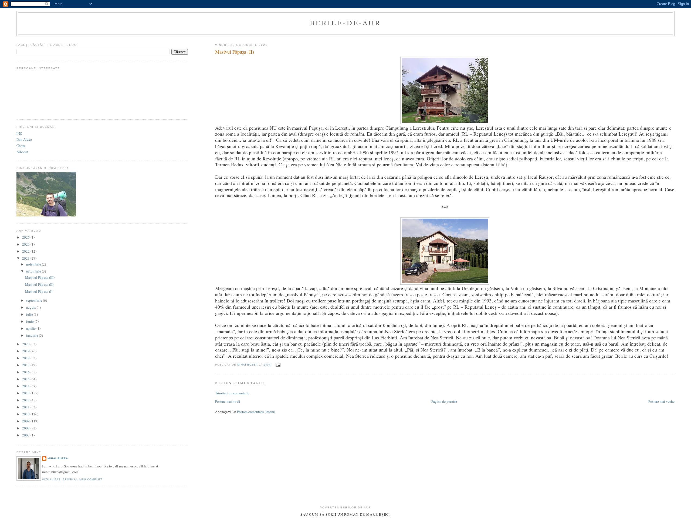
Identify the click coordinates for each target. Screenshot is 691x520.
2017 (26, 365)
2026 (26, 237)
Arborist (22, 151)
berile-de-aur (345, 22)
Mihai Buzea (58, 458)
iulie (30, 314)
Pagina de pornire (444, 401)
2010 (26, 414)
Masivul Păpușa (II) (39, 284)
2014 (26, 386)
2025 (26, 244)
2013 (26, 393)
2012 (26, 400)
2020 (26, 344)
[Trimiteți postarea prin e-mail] (278, 364)
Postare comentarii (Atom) (256, 411)
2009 (26, 421)
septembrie (34, 300)
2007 (26, 435)
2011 (26, 407)
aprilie (31, 328)
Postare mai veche (661, 401)
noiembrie (34, 264)
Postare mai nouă (227, 401)
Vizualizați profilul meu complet (72, 479)
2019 (26, 351)
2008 (26, 428)
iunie (30, 321)
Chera (20, 145)
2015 (26, 379)
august (31, 307)
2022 (26, 251)
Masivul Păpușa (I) (38, 291)
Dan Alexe (24, 139)
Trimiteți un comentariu (232, 393)
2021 (26, 258)
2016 (26, 372)
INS (19, 133)
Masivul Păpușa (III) (40, 277)
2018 (26, 358)
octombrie (34, 271)
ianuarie (32, 335)
